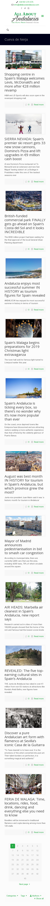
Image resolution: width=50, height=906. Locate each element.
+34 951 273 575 (26, 2)
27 (22, 864)
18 (37, 855)
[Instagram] (28, 8)
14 (18, 855)
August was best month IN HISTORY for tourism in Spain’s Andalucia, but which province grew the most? (24, 484)
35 (32, 869)
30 (37, 864)
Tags (23, 896)
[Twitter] (25, 8)
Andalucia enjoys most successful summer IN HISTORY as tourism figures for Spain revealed (25, 289)
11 (32, 850)
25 (13, 864)
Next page (23, 884)
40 (27, 874)
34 (27, 869)
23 (32, 860)
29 (32, 864)
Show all (40, 898)
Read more (39, 104)
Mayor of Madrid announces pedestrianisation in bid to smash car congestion (24, 547)
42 (37, 874)
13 (13, 855)
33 (22, 869)
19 (13, 860)
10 (27, 850)
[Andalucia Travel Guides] (25, 18)
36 (37, 869)
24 (37, 860)
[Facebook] (21, 8)
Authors (35, 896)
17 (32, 855)
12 (37, 850)
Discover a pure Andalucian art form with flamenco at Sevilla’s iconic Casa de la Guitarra (25, 738)
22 (27, 860)
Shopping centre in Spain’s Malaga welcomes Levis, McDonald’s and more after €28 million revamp (25, 82)
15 (22, 855)
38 (18, 874)
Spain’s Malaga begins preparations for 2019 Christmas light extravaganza (22, 348)
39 (22, 874)
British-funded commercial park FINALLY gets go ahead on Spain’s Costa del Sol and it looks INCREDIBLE (25, 223)
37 (13, 874)
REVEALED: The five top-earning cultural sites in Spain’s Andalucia (24, 674)
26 (18, 864)
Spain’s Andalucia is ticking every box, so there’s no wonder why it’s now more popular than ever (23, 411)
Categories (11, 896)
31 (13, 869)
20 (18, 860)
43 (25, 878)
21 (22, 860)
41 (32, 874)
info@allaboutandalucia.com (26, 5)
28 (27, 864)
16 (27, 855)
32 (18, 869)
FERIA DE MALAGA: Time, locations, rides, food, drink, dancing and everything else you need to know (25, 807)
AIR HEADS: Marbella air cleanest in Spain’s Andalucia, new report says (24, 613)
